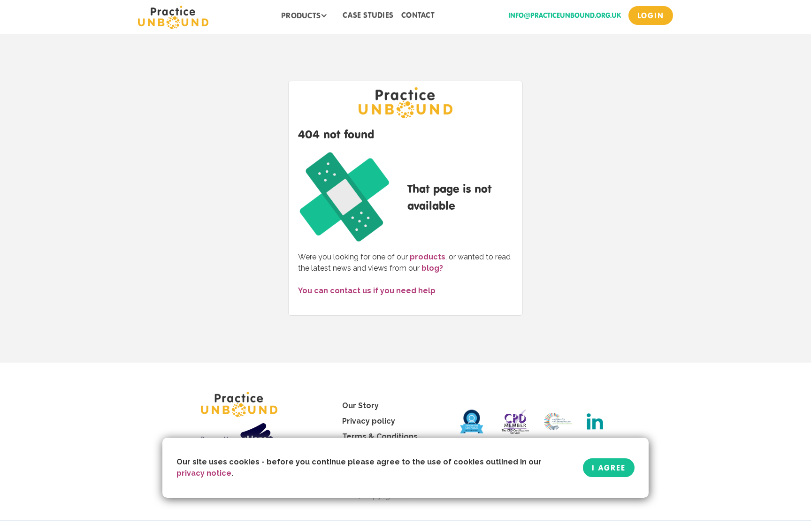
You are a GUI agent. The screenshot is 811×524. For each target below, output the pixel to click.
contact (418, 15)
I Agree (609, 467)
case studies (368, 15)
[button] (304, 15)
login (650, 15)
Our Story (360, 405)
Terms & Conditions (380, 436)
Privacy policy (368, 421)
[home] (173, 17)
